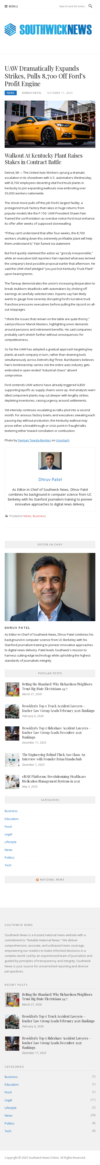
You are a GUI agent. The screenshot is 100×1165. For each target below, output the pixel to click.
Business (39, 516)
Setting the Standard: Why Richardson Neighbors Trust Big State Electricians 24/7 (57, 686)
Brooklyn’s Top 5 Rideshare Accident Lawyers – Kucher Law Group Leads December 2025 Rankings (56, 732)
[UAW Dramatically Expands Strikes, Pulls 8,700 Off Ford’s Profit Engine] (50, 124)
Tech (8, 865)
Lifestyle (11, 842)
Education (12, 819)
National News (52, 879)
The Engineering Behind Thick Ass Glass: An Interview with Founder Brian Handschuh (53, 757)
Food (8, 826)
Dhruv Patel (32, 93)
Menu (13, 6)
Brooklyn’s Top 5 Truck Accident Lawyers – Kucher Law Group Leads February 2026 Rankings (58, 708)
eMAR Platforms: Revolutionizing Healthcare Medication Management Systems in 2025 (54, 778)
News (10, 93)
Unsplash (63, 440)
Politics (9, 857)
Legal (8, 834)
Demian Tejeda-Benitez (34, 440)
